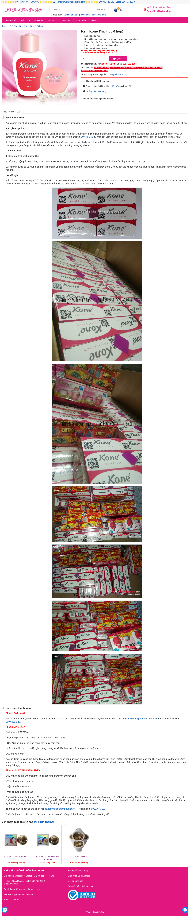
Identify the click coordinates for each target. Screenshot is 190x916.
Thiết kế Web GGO (95, 912)
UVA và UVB (87, 137)
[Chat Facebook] (185, 910)
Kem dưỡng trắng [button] (101, 68)
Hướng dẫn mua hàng (95, 91)
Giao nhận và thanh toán (79, 876)
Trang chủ (11, 20)
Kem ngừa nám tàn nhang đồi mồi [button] (95, 71)
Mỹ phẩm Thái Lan (34, 26)
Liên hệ (94, 20)
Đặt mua (119, 59)
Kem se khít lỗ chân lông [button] (152, 68)
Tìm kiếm (101, 10)
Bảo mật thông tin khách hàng (81, 886)
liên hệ (115, 86)
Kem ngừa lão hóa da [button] (119, 68)
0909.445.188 (107, 2)
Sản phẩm (39, 20)
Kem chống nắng (98, 15)
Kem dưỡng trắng (71, 15)
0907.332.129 (128, 2)
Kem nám (85, 15)
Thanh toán (65, 20)
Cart (121, 10)
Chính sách (81, 20)
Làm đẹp (52, 20)
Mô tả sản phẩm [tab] (12, 112)
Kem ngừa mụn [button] (134, 68)
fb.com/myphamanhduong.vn (143, 718)
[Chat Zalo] (5, 910)
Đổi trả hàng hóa (75, 881)
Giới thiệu (25, 20)
